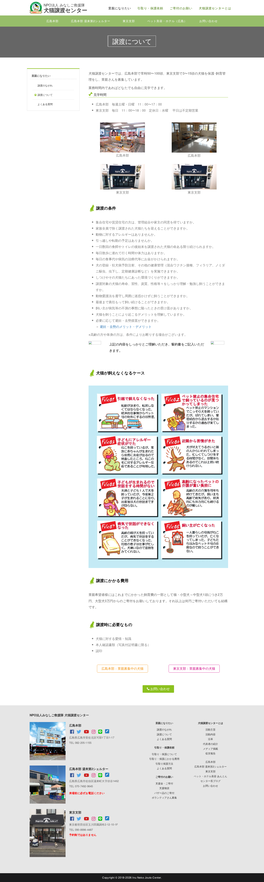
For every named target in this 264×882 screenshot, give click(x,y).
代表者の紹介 (210, 744)
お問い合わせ (208, 21)
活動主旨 (210, 729)
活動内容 (210, 734)
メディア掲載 (210, 748)
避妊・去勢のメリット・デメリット (126, 326)
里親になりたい (119, 8)
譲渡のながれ (45, 85)
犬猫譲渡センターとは (215, 8)
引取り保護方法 (164, 763)
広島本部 (52, 21)
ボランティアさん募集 (164, 797)
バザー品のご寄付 (164, 793)
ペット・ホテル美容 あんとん (210, 776)
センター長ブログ (210, 781)
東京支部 (129, 21)
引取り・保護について (164, 754)
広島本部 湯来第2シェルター (90, 21)
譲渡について (45, 95)
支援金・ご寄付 (164, 783)
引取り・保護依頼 (150, 8)
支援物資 (164, 788)
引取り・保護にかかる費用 (164, 758)
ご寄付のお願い (181, 8)
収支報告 (210, 753)
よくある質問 (45, 104)
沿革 (210, 739)
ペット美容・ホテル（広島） (167, 21)
